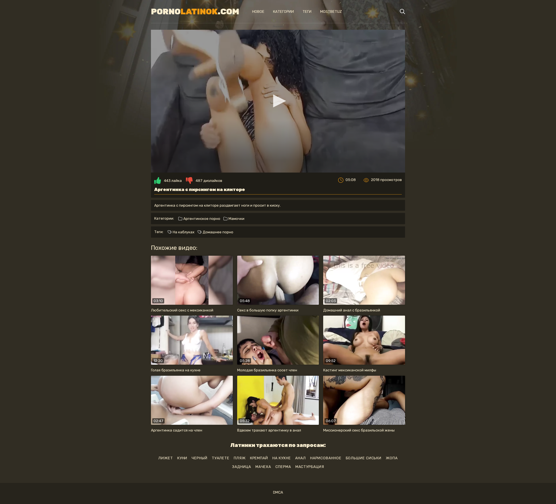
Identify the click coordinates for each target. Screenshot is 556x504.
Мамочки (236, 218)
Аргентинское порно (201, 218)
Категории (283, 11)
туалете (220, 458)
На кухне (281, 458)
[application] (278, 101)
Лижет (165, 458)
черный (199, 458)
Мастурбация (309, 466)
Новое (258, 11)
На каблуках (183, 232)
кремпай (259, 458)
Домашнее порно (217, 232)
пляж (240, 458)
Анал (300, 458)
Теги (307, 11)
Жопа (392, 458)
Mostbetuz (331, 11)
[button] (278, 100)
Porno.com (195, 11)
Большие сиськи (364, 458)
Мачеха (263, 466)
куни (182, 458)
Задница (241, 466)
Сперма (283, 466)
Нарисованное (325, 458)
